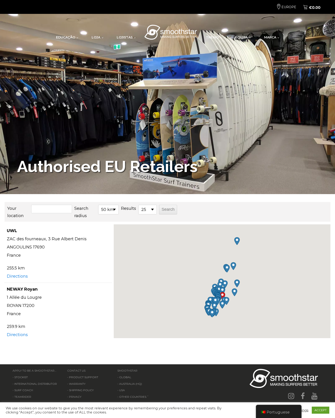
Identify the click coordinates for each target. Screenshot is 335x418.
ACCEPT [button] (320, 410)
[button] (222, 296)
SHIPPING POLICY (81, 390)
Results (128, 208)
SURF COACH (23, 390)
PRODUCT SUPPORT (83, 377)
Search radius (81, 212)
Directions (17, 276)
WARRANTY (77, 383)
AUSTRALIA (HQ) (130, 383)
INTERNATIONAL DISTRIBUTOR (35, 383)
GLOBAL (125, 377)
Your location (15, 212)
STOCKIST (21, 377)
